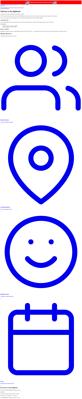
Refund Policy (9, 395)
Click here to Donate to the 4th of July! (41, 2)
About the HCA (11, 7)
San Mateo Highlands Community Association (8, 4)
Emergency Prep (17, 7)
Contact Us (22, 7)
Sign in (1, 5)
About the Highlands (4, 7)
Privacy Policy (3, 395)
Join (4, 5)
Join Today (2, 391)
